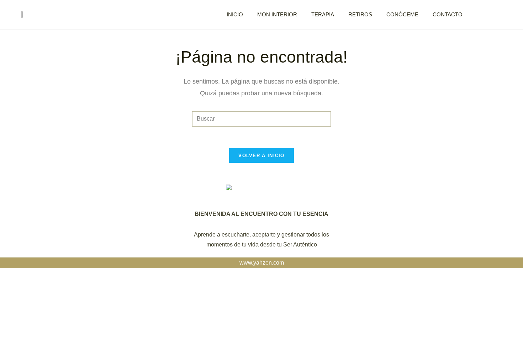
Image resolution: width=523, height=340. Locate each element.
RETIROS (360, 14)
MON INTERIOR (277, 14)
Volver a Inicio (261, 155)
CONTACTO (448, 14)
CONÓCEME (402, 14)
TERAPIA (322, 14)
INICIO (235, 14)
